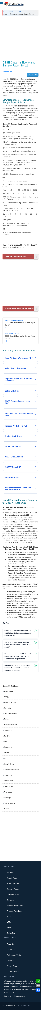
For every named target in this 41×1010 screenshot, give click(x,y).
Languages (8, 775)
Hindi (5, 758)
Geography (8, 747)
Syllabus (10, 872)
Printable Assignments (15, 905)
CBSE (11, 12)
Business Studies (10, 702)
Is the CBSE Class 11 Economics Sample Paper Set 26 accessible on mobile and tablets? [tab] (18, 667)
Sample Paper (12, 878)
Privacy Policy (12, 966)
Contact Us (11, 949)
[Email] (38, 985)
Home (5, 12)
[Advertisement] (20, 39)
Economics (26, 12)
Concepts (10, 900)
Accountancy (8, 691)
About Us (10, 944)
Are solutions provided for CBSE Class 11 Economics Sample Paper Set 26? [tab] (17, 644)
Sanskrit (6, 736)
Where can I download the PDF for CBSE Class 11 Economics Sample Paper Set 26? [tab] (17, 633)
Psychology (8, 792)
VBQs (9, 922)
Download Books (13, 894)
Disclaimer (10, 960)
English (6, 719)
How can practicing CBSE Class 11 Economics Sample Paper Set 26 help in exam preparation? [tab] (17, 656)
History (6, 753)
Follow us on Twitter (14, 955)
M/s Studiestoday (24, 1005)
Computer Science (10, 713)
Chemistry (7, 708)
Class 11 (18, 12)
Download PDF (32, 75)
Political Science (9, 803)
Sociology (7, 797)
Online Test (11, 933)
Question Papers (13, 889)
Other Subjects (9, 786)
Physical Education (10, 724)
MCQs (9, 927)
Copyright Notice (13, 971)
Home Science (9, 764)
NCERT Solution (13, 883)
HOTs (9, 916)
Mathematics (8, 781)
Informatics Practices (11, 769)
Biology (6, 696)
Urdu (5, 741)
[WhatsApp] (38, 981)
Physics (6, 809)
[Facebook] (38, 990)
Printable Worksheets (14, 911)
